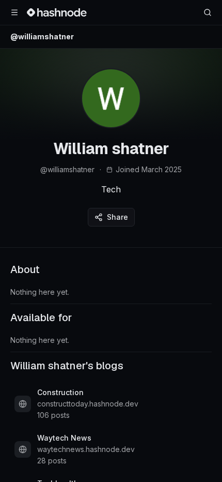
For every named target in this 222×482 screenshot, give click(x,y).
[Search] (207, 12)
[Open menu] (14, 12)
